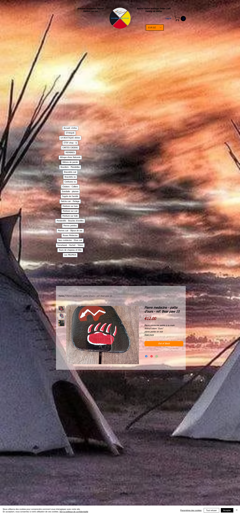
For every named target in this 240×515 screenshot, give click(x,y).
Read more (149, 335)
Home (61, 296)
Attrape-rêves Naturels (70, 157)
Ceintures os (70, 182)
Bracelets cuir (70, 172)
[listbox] (155, 27)
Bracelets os (70, 177)
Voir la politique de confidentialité (73, 511)
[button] (155, 27)
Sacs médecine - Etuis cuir (70, 240)
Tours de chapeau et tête (70, 250)
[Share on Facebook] (146, 356)
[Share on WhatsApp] (156, 356)
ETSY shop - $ (70, 143)
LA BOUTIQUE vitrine (70, 138)
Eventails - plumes (70, 191)
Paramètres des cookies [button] (191, 510)
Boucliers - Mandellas (70, 167)
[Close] (236, 510)
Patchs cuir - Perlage (70, 201)
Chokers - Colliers (70, 187)
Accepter (227, 510)
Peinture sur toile (70, 216)
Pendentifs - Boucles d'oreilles (70, 221)
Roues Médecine (70, 235)
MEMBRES (70, 153)
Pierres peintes (70, 226)
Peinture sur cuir (70, 211)
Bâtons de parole (70, 162)
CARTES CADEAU (70, 148)
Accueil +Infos (70, 128)
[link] (180, 18)
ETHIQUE (70, 133)
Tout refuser (211, 510)
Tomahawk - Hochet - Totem (70, 245)
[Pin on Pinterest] (151, 356)
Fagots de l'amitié (70, 196)
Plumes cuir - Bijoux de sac (70, 231)
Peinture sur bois (70, 206)
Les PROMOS (70, 255)
